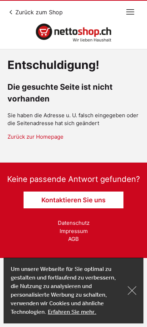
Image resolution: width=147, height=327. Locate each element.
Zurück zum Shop (38, 12)
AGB (73, 239)
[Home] (73, 32)
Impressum (74, 231)
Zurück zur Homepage (35, 136)
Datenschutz (74, 222)
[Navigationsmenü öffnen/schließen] (130, 12)
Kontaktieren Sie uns (73, 200)
